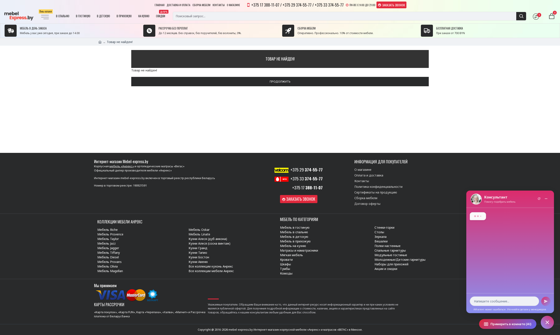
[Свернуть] (546, 198)
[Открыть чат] (547, 322)
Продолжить (280, 81)
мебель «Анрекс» (121, 166)
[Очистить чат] (539, 198)
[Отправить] (545, 301)
